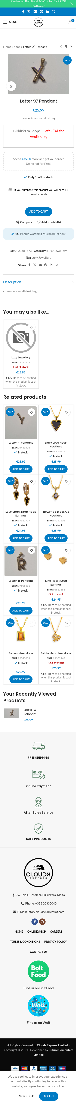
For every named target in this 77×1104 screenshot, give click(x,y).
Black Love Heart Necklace (56, 444)
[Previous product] (61, 47)
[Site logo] (38, 22)
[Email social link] (35, 11)
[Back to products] (66, 47)
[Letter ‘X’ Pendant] (11, 713)
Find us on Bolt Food (39, 988)
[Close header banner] (71, 4)
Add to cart (38, 211)
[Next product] (71, 47)
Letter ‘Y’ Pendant (21, 442)
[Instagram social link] (42, 921)
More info (27, 1096)
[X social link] (29, 11)
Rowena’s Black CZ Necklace (56, 513)
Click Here (12, 378)
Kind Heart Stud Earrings (56, 582)
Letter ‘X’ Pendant (30, 712)
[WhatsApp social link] (53, 11)
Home (7, 46)
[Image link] (38, 872)
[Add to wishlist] (31, 327)
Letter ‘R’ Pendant (21, 581)
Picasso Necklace (21, 653)
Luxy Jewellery (57, 250)
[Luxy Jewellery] (20, 337)
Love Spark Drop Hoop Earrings (21, 513)
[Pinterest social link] (41, 11)
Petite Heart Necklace (56, 653)
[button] (21, 469)
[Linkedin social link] (47, 11)
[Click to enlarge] (11, 86)
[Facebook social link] (23, 11)
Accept (48, 1096)
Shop (17, 46)
